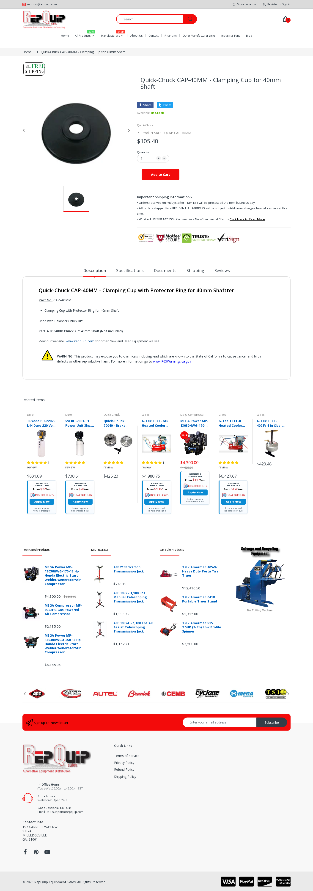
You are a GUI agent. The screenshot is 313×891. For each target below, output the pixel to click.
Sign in (286, 4)
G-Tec (145, 415)
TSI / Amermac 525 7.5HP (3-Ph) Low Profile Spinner (201, 627)
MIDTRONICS (100, 549)
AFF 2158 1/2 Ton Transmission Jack (128, 569)
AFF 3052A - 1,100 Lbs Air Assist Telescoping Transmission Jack (133, 627)
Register (272, 4)
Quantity (143, 152)
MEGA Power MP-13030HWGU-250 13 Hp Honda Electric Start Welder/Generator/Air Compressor (63, 643)
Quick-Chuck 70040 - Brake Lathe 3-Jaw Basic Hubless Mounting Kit (115, 423)
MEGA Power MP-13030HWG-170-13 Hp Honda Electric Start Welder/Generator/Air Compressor (194, 423)
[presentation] (24, 693)
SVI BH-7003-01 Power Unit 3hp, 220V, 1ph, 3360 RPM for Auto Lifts (78, 423)
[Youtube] (47, 853)
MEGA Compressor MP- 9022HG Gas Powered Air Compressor (63, 609)
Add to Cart (160, 174)
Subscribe (272, 722)
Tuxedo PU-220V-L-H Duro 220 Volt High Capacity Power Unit (41, 423)
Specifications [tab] (130, 270)
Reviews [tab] (222, 270)
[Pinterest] (36, 853)
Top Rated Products (36, 549)
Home (27, 52)
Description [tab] (94, 270)
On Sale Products (172, 549)
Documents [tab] (165, 270)
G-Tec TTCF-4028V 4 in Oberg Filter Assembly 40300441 (270, 423)
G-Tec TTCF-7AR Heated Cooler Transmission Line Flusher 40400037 (155, 423)
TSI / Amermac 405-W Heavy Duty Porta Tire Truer (200, 571)
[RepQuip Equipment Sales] (44, 19)
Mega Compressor (192, 415)
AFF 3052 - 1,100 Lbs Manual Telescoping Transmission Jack (130, 597)
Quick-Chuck (145, 125)
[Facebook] (25, 853)
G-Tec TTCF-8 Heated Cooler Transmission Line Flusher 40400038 (230, 423)
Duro (30, 415)
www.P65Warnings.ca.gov (172, 361)
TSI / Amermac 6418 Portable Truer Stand (199, 599)
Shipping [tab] (195, 270)
